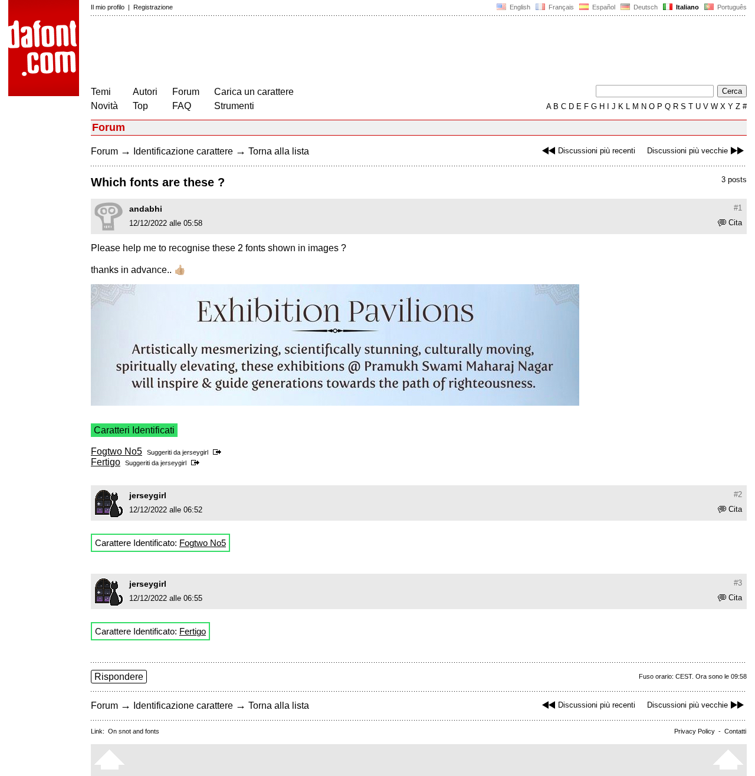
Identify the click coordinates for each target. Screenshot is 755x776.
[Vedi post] (219, 452)
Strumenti (234, 106)
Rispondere (118, 677)
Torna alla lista (278, 151)
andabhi (145, 208)
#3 (738, 582)
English (519, 7)
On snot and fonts (133, 731)
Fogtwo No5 (116, 451)
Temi (101, 92)
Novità (104, 106)
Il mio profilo (107, 7)
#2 (738, 494)
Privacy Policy (694, 731)
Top (140, 106)
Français (560, 7)
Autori (145, 92)
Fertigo (105, 462)
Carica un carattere (254, 92)
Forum (185, 92)
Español (603, 7)
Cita (735, 222)
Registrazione (153, 7)
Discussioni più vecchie (687, 150)
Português (730, 7)
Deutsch (644, 7)
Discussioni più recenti (596, 150)
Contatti (735, 731)
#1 (738, 207)
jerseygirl (195, 452)
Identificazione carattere (183, 151)
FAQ (181, 106)
